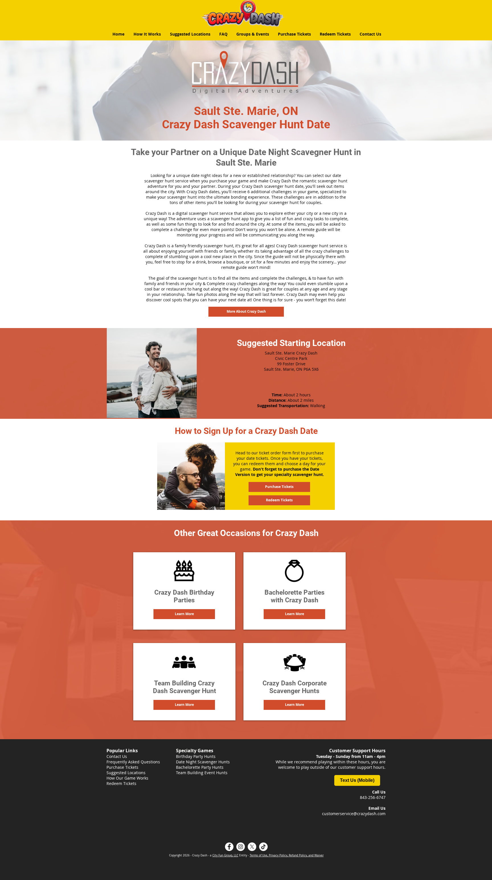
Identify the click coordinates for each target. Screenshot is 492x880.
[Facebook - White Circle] (229, 846)
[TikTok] (263, 846)
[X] (252, 846)
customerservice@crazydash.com (354, 813)
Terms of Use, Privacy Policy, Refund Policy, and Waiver (287, 855)
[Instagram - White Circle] (240, 846)
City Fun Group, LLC (225, 855)
